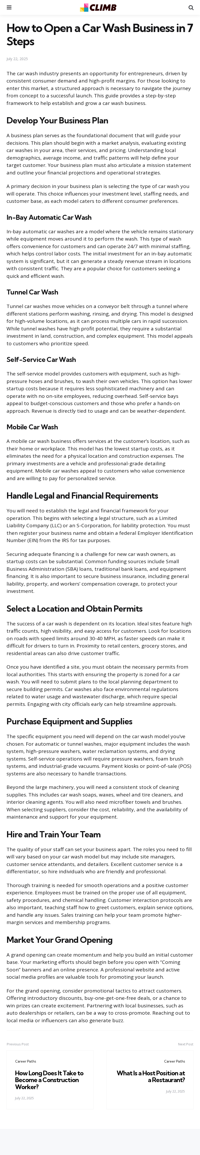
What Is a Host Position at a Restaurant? (151, 1076)
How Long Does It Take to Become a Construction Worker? (49, 1080)
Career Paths (25, 1061)
